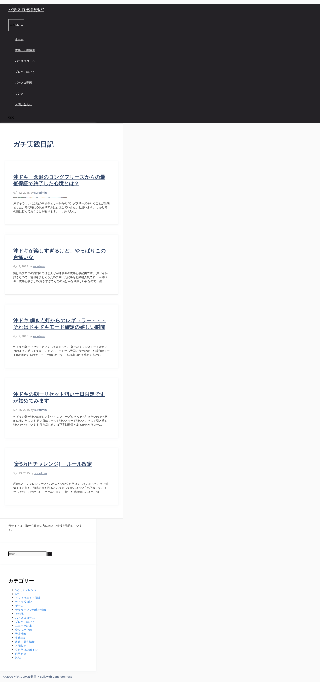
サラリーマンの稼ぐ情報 (30, 610)
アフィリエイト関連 (27, 598)
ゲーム (19, 606)
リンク (19, 93)
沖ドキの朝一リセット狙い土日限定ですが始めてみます (59, 397)
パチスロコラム (25, 61)
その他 (19, 614)
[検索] (49, 554)
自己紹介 (20, 654)
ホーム (19, 39)
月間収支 (20, 646)
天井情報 (20, 634)
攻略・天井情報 (25, 50)
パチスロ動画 (23, 82)
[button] (11, 118)
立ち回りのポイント (27, 650)
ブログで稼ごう (25, 72)
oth (17, 594)
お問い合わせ (23, 104)
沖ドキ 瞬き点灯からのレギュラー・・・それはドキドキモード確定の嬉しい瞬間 (59, 323)
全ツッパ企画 (23, 630)
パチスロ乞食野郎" (26, 9)
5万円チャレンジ (25, 590)
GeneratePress (62, 676)
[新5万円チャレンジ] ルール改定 (52, 463)
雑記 (18, 658)
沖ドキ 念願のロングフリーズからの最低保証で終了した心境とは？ (59, 180)
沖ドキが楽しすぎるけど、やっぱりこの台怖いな (59, 253)
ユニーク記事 (23, 626)
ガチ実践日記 (23, 602)
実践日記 (20, 638)
